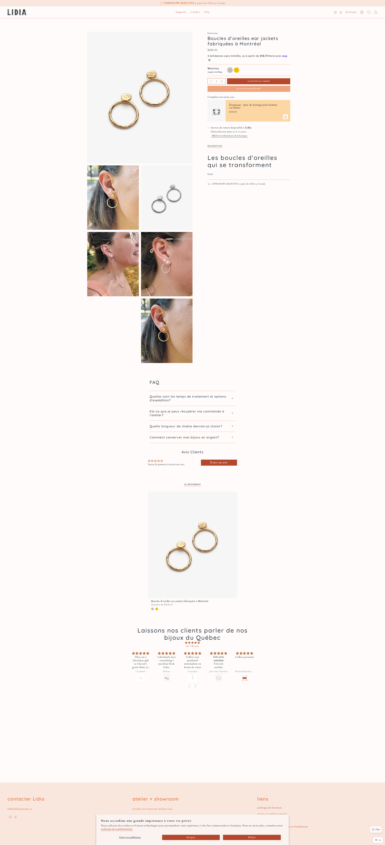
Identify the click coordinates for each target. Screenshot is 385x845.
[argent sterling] (152, 609)
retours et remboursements (272, 814)
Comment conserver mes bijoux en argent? (184, 437)
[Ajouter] (285, 116)
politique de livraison (269, 807)
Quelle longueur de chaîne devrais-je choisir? (186, 426)
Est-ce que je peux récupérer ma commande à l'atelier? (187, 413)
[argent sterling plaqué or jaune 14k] (156, 609)
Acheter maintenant (249, 88)
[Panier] (375, 12)
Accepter (190, 837)
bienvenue (213, 33)
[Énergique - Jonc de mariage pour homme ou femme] (217, 111)
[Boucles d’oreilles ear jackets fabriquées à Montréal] (192, 544)
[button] (181, 12)
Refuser (252, 837)
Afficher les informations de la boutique (229, 135)
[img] (192, 642)
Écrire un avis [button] (219, 462)
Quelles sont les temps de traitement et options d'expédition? (188, 398)
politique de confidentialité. (117, 829)
